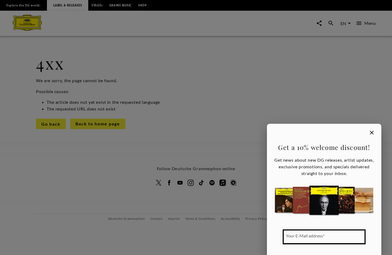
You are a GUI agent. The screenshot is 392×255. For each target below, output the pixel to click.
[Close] (371, 132)
